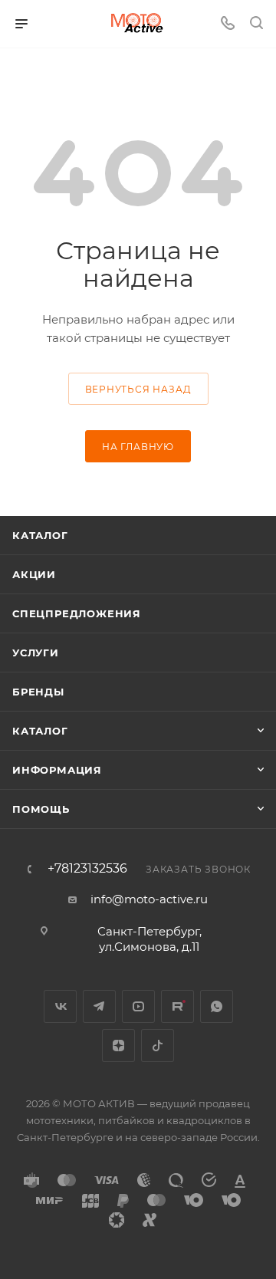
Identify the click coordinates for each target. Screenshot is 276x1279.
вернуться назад (138, 389)
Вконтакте (60, 1006)
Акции (34, 574)
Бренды (38, 692)
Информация (57, 770)
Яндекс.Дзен (118, 1045)
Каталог (40, 535)
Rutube (177, 1006)
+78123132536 (87, 869)
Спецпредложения (76, 613)
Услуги (35, 652)
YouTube (138, 1006)
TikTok (157, 1045)
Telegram (99, 1006)
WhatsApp (216, 1006)
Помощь (41, 809)
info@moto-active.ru (149, 899)
